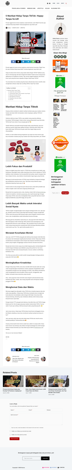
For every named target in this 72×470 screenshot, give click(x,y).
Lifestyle (40, 8)
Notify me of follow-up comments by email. (21, 431)
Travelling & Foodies (19, 8)
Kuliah (47, 8)
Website (48, 410)
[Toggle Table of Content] (28, 88)
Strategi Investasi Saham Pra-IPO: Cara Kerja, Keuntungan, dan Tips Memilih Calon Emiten (57, 391)
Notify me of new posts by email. (19, 434)
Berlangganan (65, 193)
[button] (55, 56)
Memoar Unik (31, 8)
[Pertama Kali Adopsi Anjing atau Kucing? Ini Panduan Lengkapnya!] (13, 381)
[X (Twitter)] (47, 3)
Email (30, 410)
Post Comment (14, 438)
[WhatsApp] (33, 61)
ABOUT (62, 3)
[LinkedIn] (23, 61)
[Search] (66, 3)
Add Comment (14, 414)
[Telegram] (28, 61)
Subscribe (45, 458)
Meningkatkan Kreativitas (15, 96)
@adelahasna (37, 327)
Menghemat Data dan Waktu (15, 98)
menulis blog (24, 194)
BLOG (58, 3)
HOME (54, 3)
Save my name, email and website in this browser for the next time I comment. (27, 427)
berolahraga (42, 192)
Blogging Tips (55, 8)
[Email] (38, 61)
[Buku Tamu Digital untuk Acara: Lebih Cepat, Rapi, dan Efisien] (36, 381)
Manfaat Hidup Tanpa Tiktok (14, 90)
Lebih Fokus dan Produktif (15, 91)
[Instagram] (49, 3)
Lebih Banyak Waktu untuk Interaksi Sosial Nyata (20, 93)
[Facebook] (13, 61)
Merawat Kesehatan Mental (15, 95)
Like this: (12, 99)
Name (12, 410)
